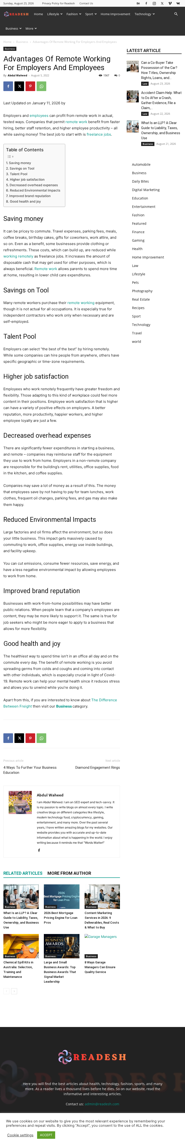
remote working (80, 302)
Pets (135, 282)
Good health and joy (25, 201)
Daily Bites (140, 181)
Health (137, 248)
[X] (162, 3)
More (29, 28)
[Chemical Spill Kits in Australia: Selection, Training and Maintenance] (21, 946)
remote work (76, 121)
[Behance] (138, 3)
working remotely (18, 256)
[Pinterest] (30, 86)
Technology (143, 14)
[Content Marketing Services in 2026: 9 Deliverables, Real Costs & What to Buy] (102, 896)
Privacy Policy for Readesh (58, 3)
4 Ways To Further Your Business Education (30, 770)
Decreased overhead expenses (34, 185)
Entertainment (143, 206)
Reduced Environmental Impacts (35, 190)
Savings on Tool (22, 168)
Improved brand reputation (30, 196)
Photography (142, 291)
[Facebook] (146, 3)
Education (140, 198)
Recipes (138, 307)
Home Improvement (115, 14)
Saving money (20, 163)
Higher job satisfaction (27, 179)
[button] (176, 14)
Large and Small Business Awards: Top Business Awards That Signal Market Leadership (60, 972)
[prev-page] (6, 991)
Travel (137, 333)
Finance (138, 232)
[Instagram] (154, 3)
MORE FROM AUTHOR (69, 873)
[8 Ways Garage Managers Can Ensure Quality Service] (102, 946)
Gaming (138, 240)
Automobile (141, 164)
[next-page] (14, 991)
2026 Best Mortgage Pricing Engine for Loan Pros (60, 917)
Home (38, 14)
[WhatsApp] (41, 86)
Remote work (45, 268)
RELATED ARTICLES (22, 873)
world (136, 341)
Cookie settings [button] (20, 1135)
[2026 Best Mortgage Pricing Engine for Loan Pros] (61, 896)
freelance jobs (99, 134)
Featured (139, 223)
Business (12, 28)
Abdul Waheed (17, 75)
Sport (89, 14)
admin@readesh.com (102, 1104)
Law (145, 83)
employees (39, 115)
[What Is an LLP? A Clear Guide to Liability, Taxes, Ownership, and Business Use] (21, 896)
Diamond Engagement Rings (97, 767)
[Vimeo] (170, 3)
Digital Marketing (146, 189)
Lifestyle (53, 14)
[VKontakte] (178, 3)
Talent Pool (18, 174)
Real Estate (141, 299)
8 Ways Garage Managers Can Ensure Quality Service (100, 967)
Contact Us (86, 3)
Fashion (72, 14)
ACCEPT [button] (46, 1135)
